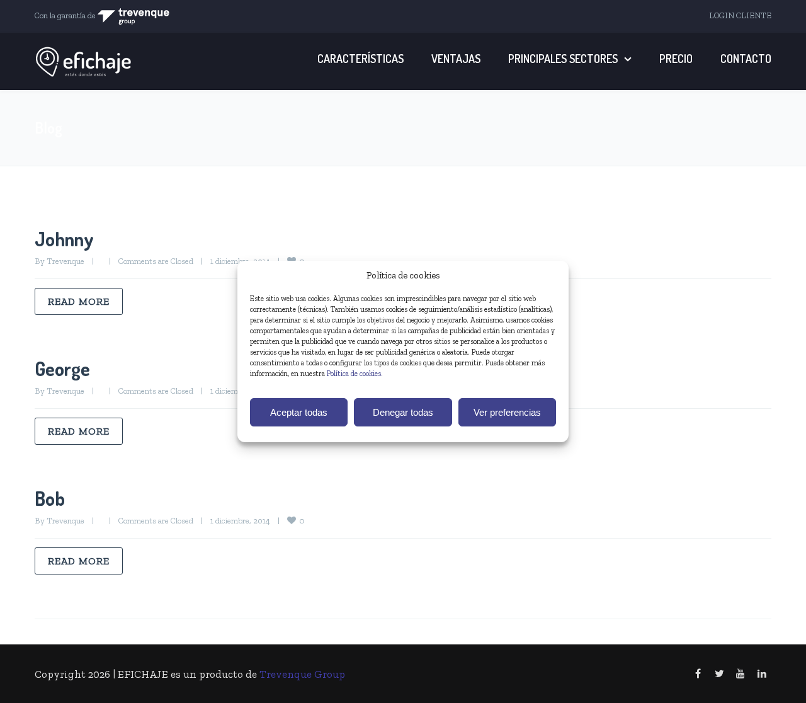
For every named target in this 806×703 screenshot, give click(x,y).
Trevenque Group (302, 674)
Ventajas (455, 59)
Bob (50, 498)
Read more (79, 301)
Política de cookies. (355, 373)
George (62, 368)
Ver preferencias (507, 412)
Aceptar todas (298, 412)
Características (360, 59)
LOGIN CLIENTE (740, 15)
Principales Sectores (563, 59)
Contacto (745, 59)
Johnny (64, 239)
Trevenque (65, 261)
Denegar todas (403, 412)
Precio (676, 59)
